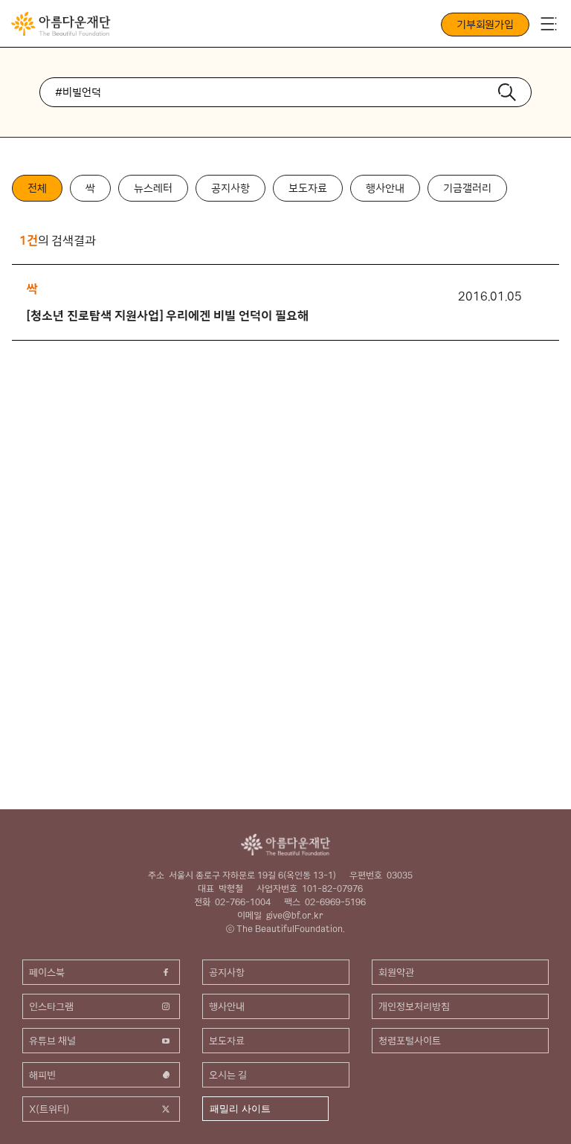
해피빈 (42, 1075)
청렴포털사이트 (409, 1041)
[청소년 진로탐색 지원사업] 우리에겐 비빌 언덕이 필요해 (168, 315)
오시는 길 (228, 1075)
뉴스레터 (153, 188)
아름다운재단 (285, 845)
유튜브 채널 (52, 1041)
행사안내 (385, 188)
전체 (37, 188)
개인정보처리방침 (414, 1006)
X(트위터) (49, 1109)
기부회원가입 (485, 24)
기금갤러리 (467, 188)
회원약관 (396, 972)
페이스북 (47, 972)
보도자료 (307, 188)
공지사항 (230, 188)
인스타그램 (51, 1006)
